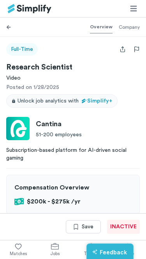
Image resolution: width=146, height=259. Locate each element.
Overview (101, 26)
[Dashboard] (29, 9)
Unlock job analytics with (65, 101)
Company (129, 27)
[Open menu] (133, 8)
